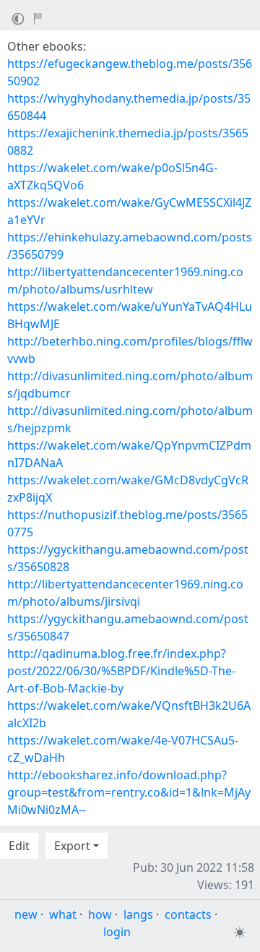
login (117, 932)
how (100, 914)
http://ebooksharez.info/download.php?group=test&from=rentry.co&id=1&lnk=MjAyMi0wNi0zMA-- (129, 792)
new (26, 914)
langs (138, 914)
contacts (188, 914)
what (63, 914)
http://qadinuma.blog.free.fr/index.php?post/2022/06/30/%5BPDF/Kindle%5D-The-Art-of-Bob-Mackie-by (121, 671)
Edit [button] (19, 846)
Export (72, 846)
